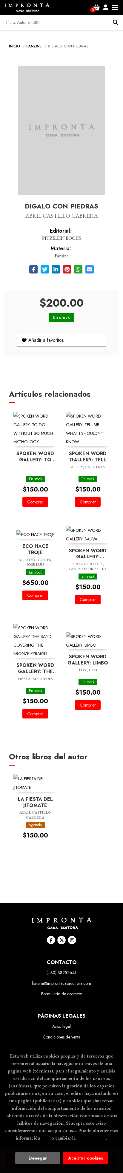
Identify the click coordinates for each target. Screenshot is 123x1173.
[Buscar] (115, 22)
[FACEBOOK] (51, 940)
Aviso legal (61, 1026)
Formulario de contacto (61, 994)
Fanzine (34, 46)
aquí (45, 1138)
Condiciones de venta (61, 1037)
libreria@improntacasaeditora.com (61, 983)
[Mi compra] (96, 7)
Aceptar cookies (85, 1158)
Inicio (14, 46)
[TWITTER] (61, 940)
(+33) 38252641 (61, 973)
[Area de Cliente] (105, 7)
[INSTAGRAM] (71, 940)
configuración (91, 1138)
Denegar (38, 1158)
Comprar (35, 502)
